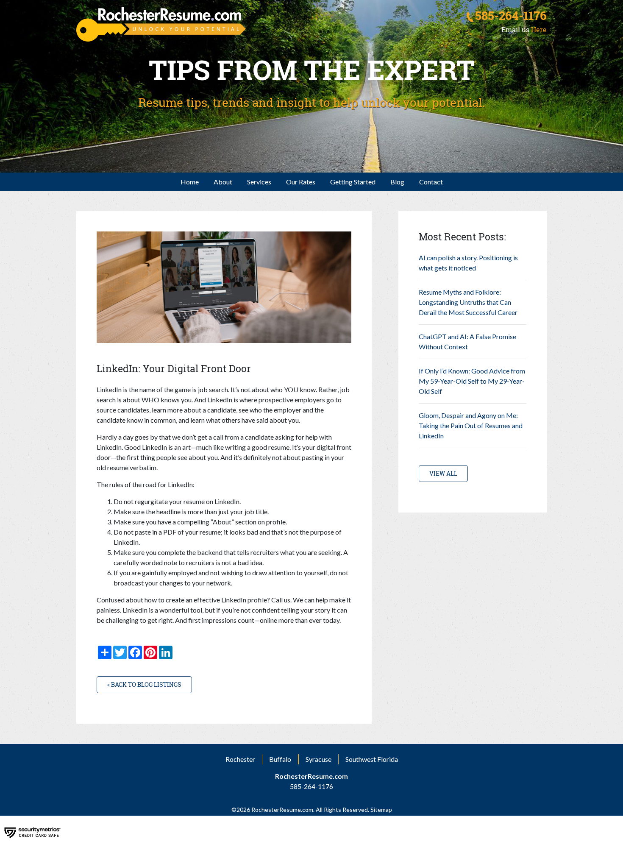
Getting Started (352, 182)
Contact (431, 182)
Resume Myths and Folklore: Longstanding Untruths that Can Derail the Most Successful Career (468, 302)
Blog (397, 182)
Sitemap (380, 809)
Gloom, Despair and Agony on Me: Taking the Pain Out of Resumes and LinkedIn (471, 425)
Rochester (240, 759)
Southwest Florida (371, 759)
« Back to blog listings (144, 684)
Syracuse (318, 759)
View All (443, 473)
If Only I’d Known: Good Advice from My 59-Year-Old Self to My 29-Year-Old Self (472, 381)
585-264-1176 (511, 16)
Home (190, 182)
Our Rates (300, 182)
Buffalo (280, 759)
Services (259, 182)
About (223, 182)
